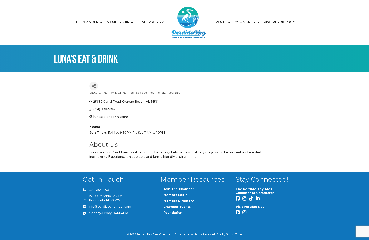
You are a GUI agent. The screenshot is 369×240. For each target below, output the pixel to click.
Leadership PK (151, 22)
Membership (118, 22)
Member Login (175, 195)
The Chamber (86, 22)
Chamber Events (177, 207)
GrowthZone (234, 234)
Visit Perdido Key (279, 22)
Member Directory (178, 201)
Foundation (172, 213)
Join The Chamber (178, 189)
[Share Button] (93, 86)
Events (220, 22)
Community (245, 22)
